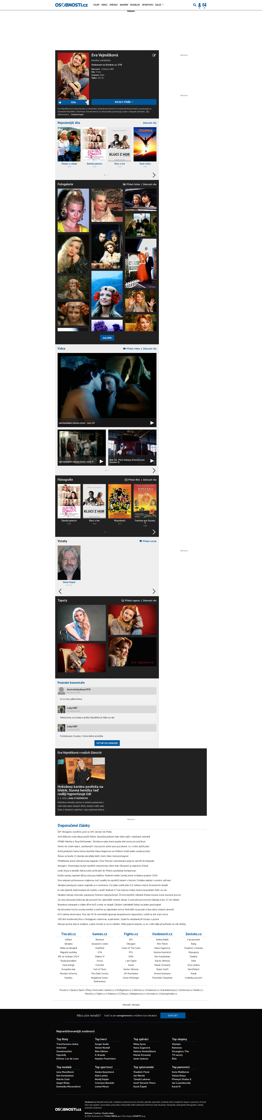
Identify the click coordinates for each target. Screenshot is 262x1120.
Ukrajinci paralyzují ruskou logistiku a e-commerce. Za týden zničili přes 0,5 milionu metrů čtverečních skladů (113, 885)
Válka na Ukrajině (68, 947)
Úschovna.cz (185, 989)
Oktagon (131, 943)
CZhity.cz (123, 993)
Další (158, 4)
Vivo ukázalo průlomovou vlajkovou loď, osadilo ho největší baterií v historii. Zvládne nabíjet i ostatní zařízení (114, 880)
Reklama (88, 1113)
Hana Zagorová (162, 947)
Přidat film (134, 479)
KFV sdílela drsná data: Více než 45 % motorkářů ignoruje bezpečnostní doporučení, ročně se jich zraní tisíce (113, 914)
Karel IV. (176, 1086)
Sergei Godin (102, 1043)
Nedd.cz (198, 989)
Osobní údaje (108, 1113)
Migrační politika (68, 952)
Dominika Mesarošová (68, 1086)
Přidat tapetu (132, 600)
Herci (104, 4)
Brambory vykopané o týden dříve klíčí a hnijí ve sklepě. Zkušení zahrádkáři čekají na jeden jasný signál (109, 904)
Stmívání (61, 1047)
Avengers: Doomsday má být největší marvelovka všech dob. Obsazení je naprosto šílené (103, 865)
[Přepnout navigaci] (199, 4)
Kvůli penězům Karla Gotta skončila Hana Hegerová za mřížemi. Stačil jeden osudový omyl (104, 851)
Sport (81, 989)
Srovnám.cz (152, 993)
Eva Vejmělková (104, 55)
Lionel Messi (102, 1086)
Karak (193, 973)
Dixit (193, 960)
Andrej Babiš (162, 939)
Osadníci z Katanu (193, 947)
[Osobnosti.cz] (71, 4)
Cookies (97, 1113)
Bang (193, 943)
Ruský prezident (68, 960)
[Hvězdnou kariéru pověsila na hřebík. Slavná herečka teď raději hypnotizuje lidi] (81, 770)
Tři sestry (177, 1054)
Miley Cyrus (139, 1043)
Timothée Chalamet (162, 977)
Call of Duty (99, 969)
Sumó (131, 964)
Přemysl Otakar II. (182, 1079)
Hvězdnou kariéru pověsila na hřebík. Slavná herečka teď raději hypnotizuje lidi (80, 790)
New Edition (101, 1051)
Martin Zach (63, 1079)
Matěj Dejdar (102, 1079)
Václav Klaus (179, 1075)
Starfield (99, 947)
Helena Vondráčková (144, 1051)
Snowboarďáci (64, 1051)
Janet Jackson (140, 1058)
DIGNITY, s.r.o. (139, 1116)
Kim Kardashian (162, 956)
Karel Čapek (140, 1086)
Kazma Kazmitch (162, 952)
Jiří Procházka (131, 973)
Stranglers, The (180, 1051)
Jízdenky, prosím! (193, 977)
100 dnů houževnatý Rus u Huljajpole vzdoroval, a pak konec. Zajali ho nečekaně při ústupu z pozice (108, 919)
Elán (174, 1058)
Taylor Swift (162, 969)
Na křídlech (193, 969)
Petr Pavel (162, 943)
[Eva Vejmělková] (73, 75)
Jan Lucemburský (181, 1082)
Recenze (100, 939)
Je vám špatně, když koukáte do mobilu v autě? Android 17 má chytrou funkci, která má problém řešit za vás (112, 889)
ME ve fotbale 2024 (68, 956)
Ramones (177, 1047)
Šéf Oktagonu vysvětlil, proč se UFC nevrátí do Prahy (85, 831)
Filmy (96, 4)
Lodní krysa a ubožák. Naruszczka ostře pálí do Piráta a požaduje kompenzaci (97, 870)
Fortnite (100, 964)
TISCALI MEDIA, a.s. (112, 1116)
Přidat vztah (149, 541)
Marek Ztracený (162, 964)
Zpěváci (113, 4)
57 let (98, 72)
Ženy (88, 989)
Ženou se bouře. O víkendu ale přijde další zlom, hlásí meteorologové (93, 855)
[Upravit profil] (154, 55)
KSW (131, 956)
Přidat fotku (133, 184)
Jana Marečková (65, 1071)
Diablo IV (99, 956)
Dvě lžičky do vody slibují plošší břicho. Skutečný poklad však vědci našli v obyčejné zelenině (104, 836)
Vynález (68, 977)
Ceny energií (68, 964)
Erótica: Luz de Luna (67, 1058)
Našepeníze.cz (137, 993)
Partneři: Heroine (131, 1004)
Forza (100, 960)
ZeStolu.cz (138, 989)
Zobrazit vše (149, 122)
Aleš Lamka (101, 1075)
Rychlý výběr (123, 101)
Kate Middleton (180, 1071)
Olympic (176, 1043)
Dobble (193, 956)
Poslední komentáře (71, 683)
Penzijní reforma (68, 973)
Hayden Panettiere (105, 1058)
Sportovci (147, 4)
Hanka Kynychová (104, 1071)
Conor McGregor (131, 977)
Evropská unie (68, 969)
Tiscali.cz (68, 934)
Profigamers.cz (123, 989)
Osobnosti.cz (162, 934)
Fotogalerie (65, 184)
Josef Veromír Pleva (144, 1082)
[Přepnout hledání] (194, 4)
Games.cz (99, 934)
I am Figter (131, 960)
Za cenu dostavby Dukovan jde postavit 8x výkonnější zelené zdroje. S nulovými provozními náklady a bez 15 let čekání (118, 899)
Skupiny (124, 4)
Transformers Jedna (67, 1043)
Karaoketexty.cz (169, 989)
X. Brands (100, 1054)
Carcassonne (193, 939)
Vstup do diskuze (107, 743)
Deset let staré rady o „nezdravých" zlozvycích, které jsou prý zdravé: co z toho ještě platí (103, 846)
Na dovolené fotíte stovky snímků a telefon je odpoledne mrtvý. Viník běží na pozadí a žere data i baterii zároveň (116, 909)
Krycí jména (194, 964)
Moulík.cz (90, 993)
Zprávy (73, 989)
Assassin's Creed (100, 943)
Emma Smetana (162, 973)
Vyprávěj (61, 1054)
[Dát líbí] (64, 102)
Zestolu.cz (193, 934)
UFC (131, 939)
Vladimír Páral (141, 1071)
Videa (61, 348)
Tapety (62, 600)
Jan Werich (139, 1075)
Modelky (135, 4)
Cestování (98, 989)
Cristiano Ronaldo (104, 1082)
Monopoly (193, 952)
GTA (100, 952)
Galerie (107, 337)
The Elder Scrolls (99, 973)
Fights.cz (131, 934)
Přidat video (133, 348)
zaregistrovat (124, 1015)
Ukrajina (68, 943)
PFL (131, 952)
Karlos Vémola (130, 969)
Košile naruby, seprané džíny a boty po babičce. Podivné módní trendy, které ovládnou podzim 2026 (108, 875)
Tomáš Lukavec (141, 1079)
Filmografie (65, 480)
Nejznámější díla (69, 123)
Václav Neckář (102, 1047)
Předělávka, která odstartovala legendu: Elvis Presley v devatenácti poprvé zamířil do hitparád (106, 860)
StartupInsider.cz (168, 993)
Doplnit (173, 1015)
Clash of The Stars (131, 947)
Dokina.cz (112, 993)
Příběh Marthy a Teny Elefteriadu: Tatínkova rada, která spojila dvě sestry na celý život (102, 841)
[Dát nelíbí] (82, 102)
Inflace (68, 939)
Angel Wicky (63, 1082)
